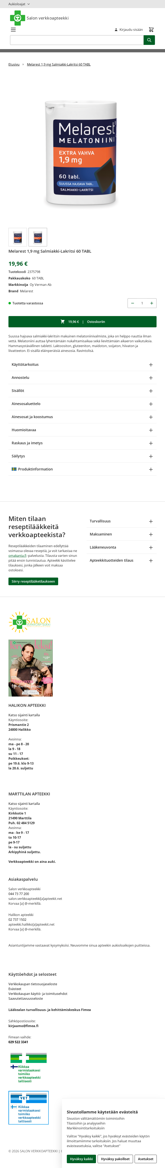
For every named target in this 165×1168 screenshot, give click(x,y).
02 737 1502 (17, 919)
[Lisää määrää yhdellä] (152, 303)
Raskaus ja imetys (27, 442)
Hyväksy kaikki (81, 1159)
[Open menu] (13, 29)
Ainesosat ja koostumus (32, 416)
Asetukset (145, 1159)
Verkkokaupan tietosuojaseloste (32, 984)
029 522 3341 (18, 1042)
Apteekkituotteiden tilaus (111, 560)
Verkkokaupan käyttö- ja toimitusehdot (37, 993)
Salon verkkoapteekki (48, 18)
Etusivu (14, 64)
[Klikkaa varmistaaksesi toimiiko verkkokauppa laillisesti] (82, 1067)
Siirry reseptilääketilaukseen (33, 581)
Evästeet (14, 989)
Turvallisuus (100, 521)
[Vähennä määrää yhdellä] (132, 303)
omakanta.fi (17, 555)
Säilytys (18, 456)
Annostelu (20, 377)
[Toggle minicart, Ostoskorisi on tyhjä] (151, 29)
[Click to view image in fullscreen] (82, 149)
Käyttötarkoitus (25, 364)
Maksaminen (101, 534)
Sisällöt (18, 390)
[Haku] (149, 40)
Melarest (26, 291)
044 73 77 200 (18, 894)
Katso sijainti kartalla (24, 715)
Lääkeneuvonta (103, 547)
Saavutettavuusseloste (25, 998)
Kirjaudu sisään (131, 29)
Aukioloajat (16, 4)
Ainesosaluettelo (26, 403)
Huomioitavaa (24, 429)
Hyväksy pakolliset (115, 1159)
